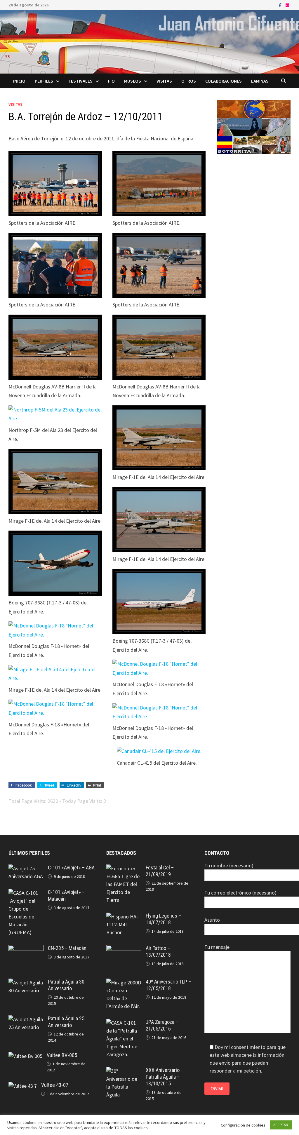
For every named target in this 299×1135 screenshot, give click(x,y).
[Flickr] (287, 4)
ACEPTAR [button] (280, 1124)
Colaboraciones (223, 81)
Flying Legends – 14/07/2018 (163, 919)
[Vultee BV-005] (25, 1056)
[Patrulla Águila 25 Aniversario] (26, 1019)
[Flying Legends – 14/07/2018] (123, 916)
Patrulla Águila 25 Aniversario (66, 1021)
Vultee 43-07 (54, 1085)
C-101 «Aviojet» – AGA (71, 867)
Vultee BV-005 (62, 1055)
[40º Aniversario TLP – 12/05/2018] (123, 982)
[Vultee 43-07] (22, 1085)
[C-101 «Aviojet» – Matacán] (26, 893)
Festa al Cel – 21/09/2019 (160, 870)
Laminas (260, 81)
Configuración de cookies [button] (243, 1125)
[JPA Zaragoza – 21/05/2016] (123, 1022)
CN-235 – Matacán (67, 948)
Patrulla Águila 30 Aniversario (66, 985)
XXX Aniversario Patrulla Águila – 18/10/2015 (163, 1077)
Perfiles (44, 81)
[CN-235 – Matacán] (26, 949)
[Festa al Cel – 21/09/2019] (123, 868)
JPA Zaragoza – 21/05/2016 (162, 1025)
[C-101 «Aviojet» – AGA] (26, 868)
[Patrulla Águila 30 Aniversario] (26, 982)
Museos (132, 81)
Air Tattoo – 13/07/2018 (158, 951)
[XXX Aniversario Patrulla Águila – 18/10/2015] (123, 1071)
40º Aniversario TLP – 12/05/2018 (168, 985)
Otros (188, 81)
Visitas (164, 81)
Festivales (81, 81)
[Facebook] (280, 4)
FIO (111, 81)
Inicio (19, 81)
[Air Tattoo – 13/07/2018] (123, 949)
